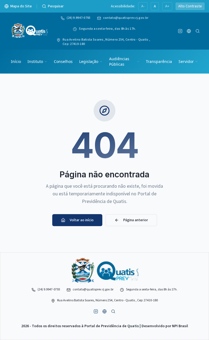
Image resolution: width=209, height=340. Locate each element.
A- (143, 6)
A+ (167, 6)
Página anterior (135, 220)
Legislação (88, 61)
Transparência (159, 61)
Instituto (35, 61)
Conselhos (63, 61)
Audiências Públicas (119, 61)
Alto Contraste (190, 6)
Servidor (186, 61)
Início (16, 61)
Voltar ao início (82, 220)
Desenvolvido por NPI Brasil (165, 326)
